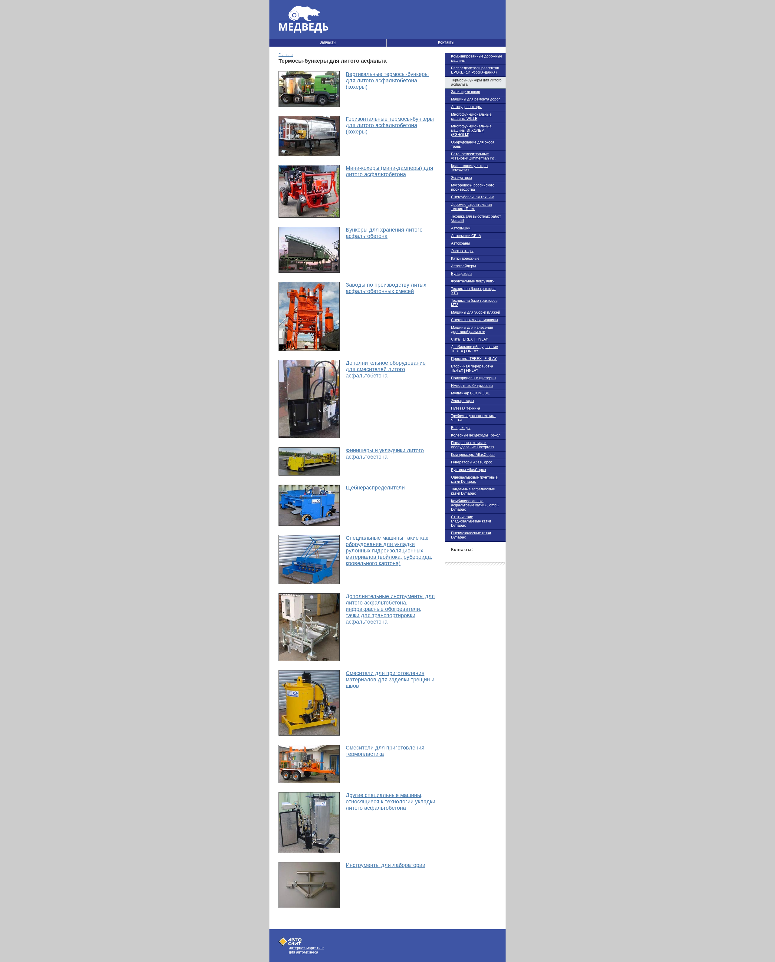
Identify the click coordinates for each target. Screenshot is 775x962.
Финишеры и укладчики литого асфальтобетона (385, 453)
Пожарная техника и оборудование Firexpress (472, 445)
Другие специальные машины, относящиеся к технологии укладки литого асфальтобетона (390, 801)
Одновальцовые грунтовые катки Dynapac (474, 479)
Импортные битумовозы (472, 386)
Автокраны (460, 243)
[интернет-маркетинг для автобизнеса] (290, 944)
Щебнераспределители (375, 488)
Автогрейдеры (463, 266)
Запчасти (328, 42)
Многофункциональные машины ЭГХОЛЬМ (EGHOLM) (471, 130)
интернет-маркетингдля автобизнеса (306, 950)
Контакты (446, 42)
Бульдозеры (461, 274)
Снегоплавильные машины (474, 320)
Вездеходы (460, 428)
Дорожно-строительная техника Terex (471, 207)
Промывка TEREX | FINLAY (474, 359)
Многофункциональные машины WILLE (471, 116)
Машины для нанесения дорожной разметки (472, 329)
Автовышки (460, 228)
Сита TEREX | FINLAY (469, 339)
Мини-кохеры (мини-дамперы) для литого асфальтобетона (389, 171)
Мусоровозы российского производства (472, 187)
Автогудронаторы (466, 107)
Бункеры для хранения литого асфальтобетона (384, 233)
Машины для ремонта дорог (475, 99)
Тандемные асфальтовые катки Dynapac (473, 491)
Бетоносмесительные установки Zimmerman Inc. (473, 156)
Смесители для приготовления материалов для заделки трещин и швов (390, 679)
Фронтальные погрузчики (473, 281)
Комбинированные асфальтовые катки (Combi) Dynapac (475, 505)
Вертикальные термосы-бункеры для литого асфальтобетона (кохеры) (387, 80)
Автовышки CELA (466, 236)
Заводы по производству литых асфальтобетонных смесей (386, 288)
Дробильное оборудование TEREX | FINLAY (474, 349)
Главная (286, 55)
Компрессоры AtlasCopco (473, 455)
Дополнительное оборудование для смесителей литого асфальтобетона (386, 369)
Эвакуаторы (461, 178)
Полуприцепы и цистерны (473, 378)
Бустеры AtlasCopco (468, 470)
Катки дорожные (465, 258)
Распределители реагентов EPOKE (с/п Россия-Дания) (475, 70)
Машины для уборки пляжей (475, 312)
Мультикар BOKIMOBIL (470, 393)
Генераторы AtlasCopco (471, 462)
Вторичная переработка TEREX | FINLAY (472, 368)
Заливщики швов (465, 92)
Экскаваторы (462, 251)
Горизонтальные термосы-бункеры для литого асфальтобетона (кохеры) (390, 125)
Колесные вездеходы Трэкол (475, 435)
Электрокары (462, 401)
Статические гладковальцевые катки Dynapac (471, 521)
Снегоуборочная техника (472, 197)
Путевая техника (465, 408)
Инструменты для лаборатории (385, 865)
